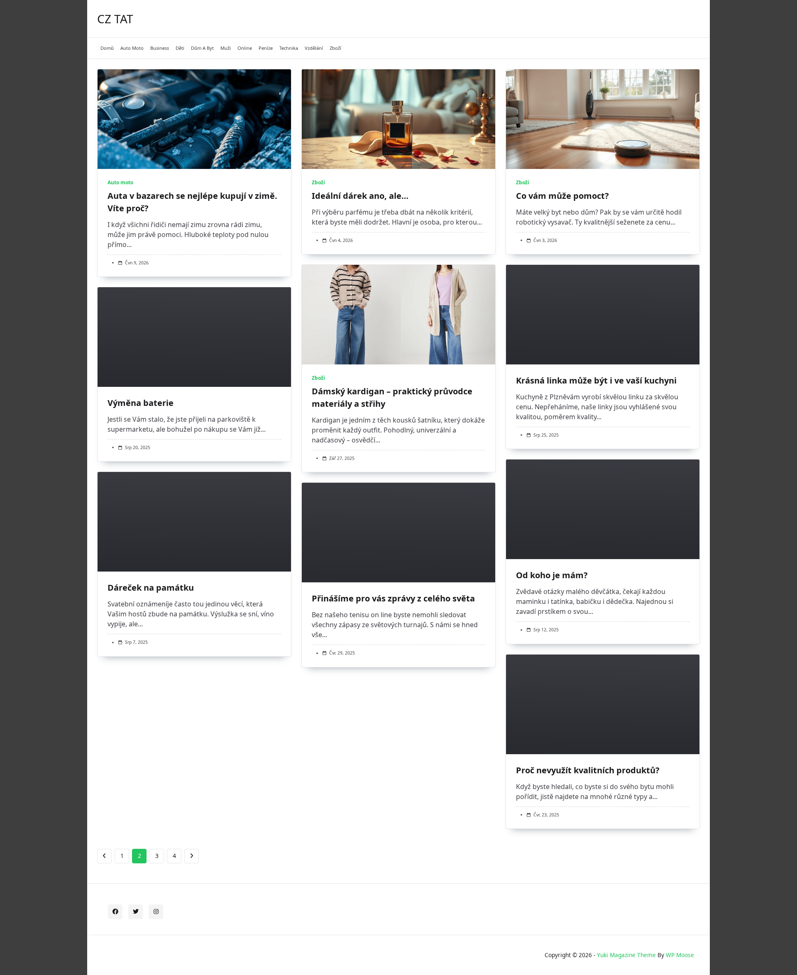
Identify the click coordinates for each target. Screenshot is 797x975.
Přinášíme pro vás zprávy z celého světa (393, 598)
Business (159, 48)
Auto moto (132, 48)
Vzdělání (314, 48)
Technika (288, 48)
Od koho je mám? (552, 575)
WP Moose (680, 955)
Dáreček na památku (151, 587)
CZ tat (115, 19)
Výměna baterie (141, 402)
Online (244, 48)
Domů (107, 48)
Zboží (335, 48)
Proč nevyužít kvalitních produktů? (588, 770)
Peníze (266, 48)
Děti (180, 48)
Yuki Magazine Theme (626, 955)
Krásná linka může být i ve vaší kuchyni (596, 380)
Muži (225, 48)
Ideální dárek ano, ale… (360, 195)
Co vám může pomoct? (562, 195)
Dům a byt (202, 48)
